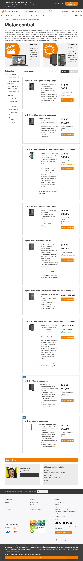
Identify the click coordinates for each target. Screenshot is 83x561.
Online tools (33, 493)
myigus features (34, 491)
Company (45, 15)
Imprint (7, 535)
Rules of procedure (69, 533)
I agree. (41, 557)
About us (7, 491)
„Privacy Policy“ (41, 549)
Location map (43, 533)
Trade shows (8, 498)
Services (38, 15)
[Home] (9, 11)
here (47, 354)
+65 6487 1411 (61, 491)
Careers (7, 493)
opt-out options (16, 551)
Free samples (33, 495)
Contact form (60, 495)
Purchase (36, 533)
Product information (21, 15)
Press (6, 495)
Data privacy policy (36, 554)
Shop (2, 15)
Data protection (52, 533)
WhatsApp (60, 493)
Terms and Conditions (15, 535)
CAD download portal (35, 498)
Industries (31, 15)
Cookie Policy (60, 533)
